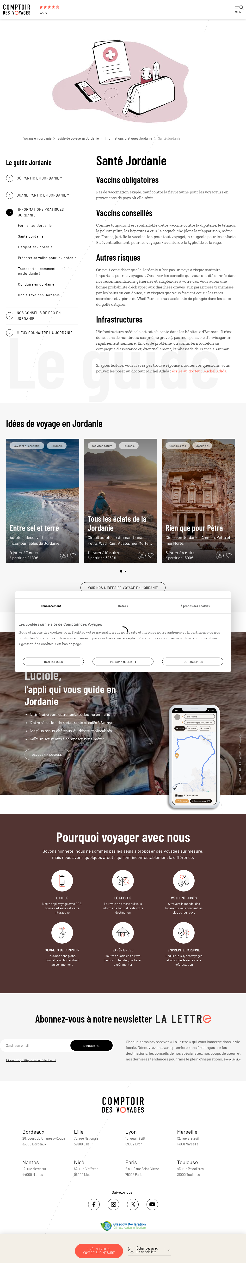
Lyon (131, 1131)
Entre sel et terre (35, 534)
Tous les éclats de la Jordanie (120, 529)
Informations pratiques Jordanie (128, 138)
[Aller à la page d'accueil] (19, 10)
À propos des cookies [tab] (195, 605)
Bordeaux (33, 1131)
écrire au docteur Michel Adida (199, 371)
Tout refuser (53, 661)
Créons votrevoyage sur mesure (99, 1251)
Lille (79, 1131)
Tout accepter (192, 661)
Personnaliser (121, 661)
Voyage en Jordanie (37, 138)
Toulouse (187, 1162)
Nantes (30, 1162)
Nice (79, 1162)
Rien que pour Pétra (198, 534)
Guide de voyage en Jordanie (78, 138)
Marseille (187, 1131)
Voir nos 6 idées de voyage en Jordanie (123, 588)
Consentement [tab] (51, 605)
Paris (131, 1162)
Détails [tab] (123, 605)
